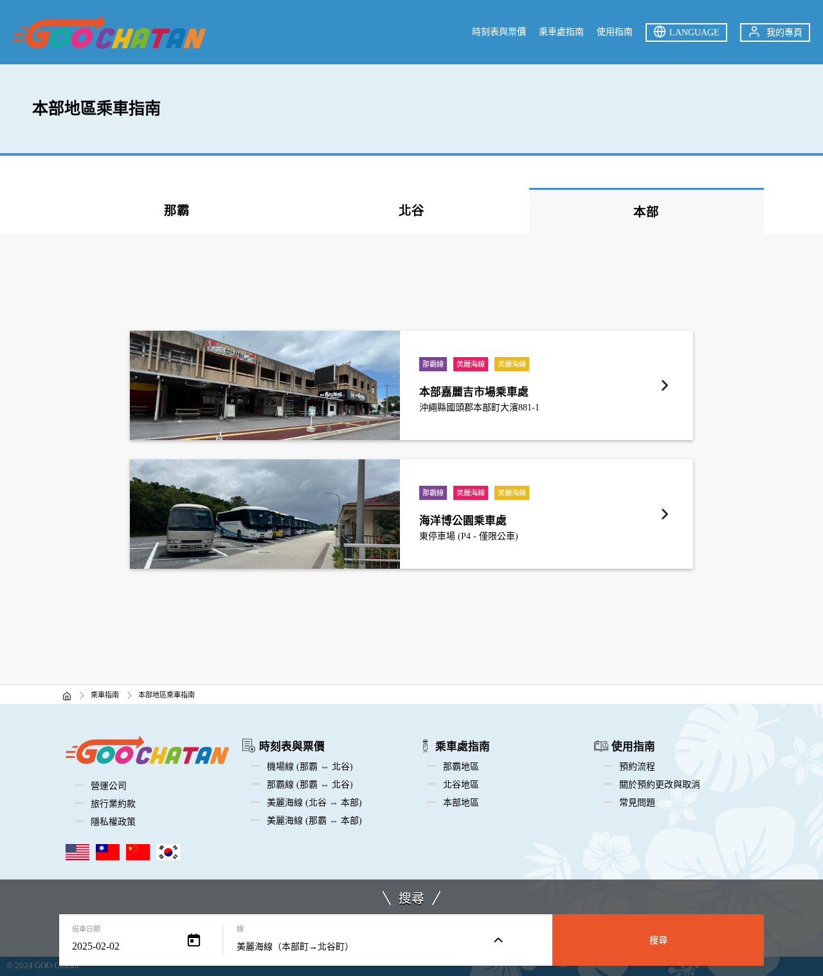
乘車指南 (105, 695)
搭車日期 (86, 929)
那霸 (177, 210)
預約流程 (637, 766)
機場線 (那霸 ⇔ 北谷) (310, 766)
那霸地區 (461, 766)
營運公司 (109, 786)
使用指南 (615, 32)
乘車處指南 (561, 32)
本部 (646, 212)
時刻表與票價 (499, 32)
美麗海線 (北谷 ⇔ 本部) (314, 802)
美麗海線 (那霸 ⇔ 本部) (314, 820)
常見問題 (637, 802)
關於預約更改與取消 (659, 784)
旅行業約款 (113, 804)
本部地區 (461, 802)
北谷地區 (461, 784)
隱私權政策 (113, 822)
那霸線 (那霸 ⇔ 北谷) (310, 784)
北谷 (411, 210)
